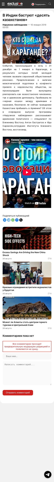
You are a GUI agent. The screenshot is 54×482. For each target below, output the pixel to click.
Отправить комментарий (18, 393)
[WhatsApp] (12, 220)
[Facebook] (16, 220)
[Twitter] (21, 220)
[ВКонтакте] (4, 220)
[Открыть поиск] (49, 4)
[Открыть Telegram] (47, 474)
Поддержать (40, 4)
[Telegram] (8, 220)
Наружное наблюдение (15, 24)
